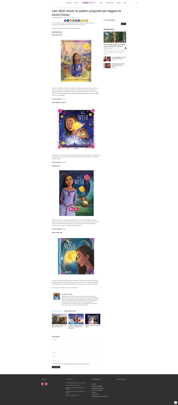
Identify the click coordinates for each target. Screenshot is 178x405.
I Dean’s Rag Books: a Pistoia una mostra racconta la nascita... (118, 65)
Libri (56, 7)
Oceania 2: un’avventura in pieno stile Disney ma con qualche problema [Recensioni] (76, 327)
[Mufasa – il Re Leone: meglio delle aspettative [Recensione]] (59, 319)
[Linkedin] (73, 20)
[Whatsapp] (84, 20)
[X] (68, 20)
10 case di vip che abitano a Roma (73, 385)
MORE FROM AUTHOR (70, 311)
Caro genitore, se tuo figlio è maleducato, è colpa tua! (75, 392)
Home (53, 7)
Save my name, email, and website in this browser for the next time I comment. (71, 363)
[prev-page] (53, 331)
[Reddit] (70, 20)
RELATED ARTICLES (58, 311)
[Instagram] (45, 383)
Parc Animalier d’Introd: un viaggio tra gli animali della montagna (115, 45)
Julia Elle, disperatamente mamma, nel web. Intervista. (76, 388)
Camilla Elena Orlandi (57, 17)
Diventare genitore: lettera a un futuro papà (75, 382)
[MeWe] (79, 20)
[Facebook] (65, 20)
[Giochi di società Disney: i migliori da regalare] (92, 319)
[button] (136, 3)
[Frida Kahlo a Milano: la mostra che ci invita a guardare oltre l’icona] (107, 59)
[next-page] (55, 331)
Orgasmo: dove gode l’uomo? (72, 395)
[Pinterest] (76, 20)
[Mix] (81, 20)
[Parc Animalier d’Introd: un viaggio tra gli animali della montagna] (115, 37)
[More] (87, 20)
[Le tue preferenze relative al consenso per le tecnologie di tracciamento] (175, 402)
